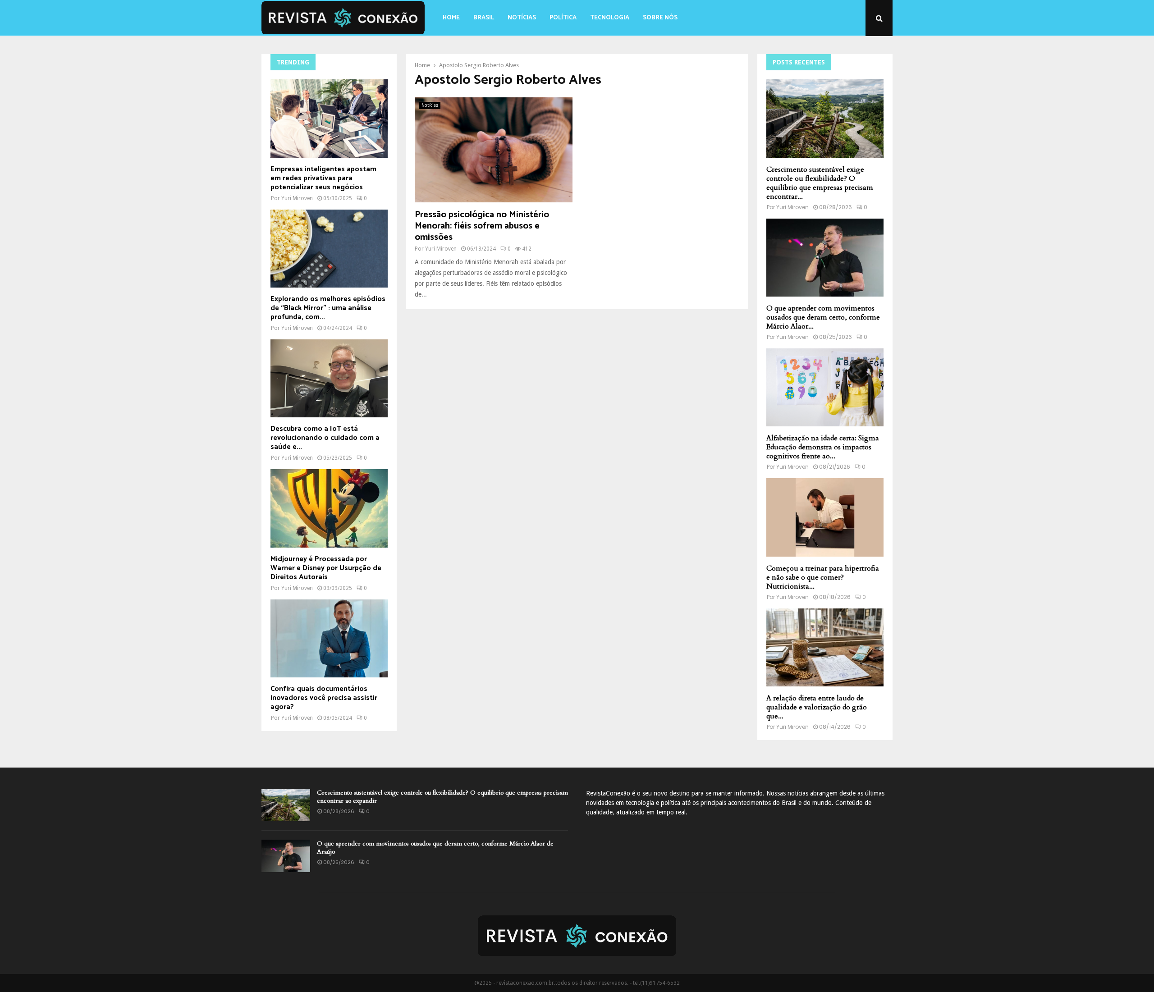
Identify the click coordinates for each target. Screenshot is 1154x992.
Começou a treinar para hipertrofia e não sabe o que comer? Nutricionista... (822, 577)
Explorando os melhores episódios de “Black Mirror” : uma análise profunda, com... (327, 308)
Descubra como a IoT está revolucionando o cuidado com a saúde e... (325, 438)
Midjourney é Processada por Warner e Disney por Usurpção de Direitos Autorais (325, 568)
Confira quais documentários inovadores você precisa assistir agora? (323, 698)
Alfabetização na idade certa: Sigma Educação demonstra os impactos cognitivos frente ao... (822, 447)
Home (451, 18)
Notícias (522, 18)
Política (563, 18)
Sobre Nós (660, 18)
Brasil (483, 18)
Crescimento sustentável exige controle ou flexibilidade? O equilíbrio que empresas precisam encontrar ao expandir (442, 796)
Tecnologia (609, 18)
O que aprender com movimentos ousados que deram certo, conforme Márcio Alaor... (823, 317)
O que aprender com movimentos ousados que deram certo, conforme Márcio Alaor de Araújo (435, 847)
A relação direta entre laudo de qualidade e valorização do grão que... (816, 707)
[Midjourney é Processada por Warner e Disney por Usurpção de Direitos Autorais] (329, 508)
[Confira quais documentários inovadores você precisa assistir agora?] (329, 638)
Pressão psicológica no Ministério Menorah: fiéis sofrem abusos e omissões (482, 226)
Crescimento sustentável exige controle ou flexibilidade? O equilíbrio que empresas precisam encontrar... (819, 183)
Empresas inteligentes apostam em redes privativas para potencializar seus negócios (323, 178)
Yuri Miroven (441, 249)
